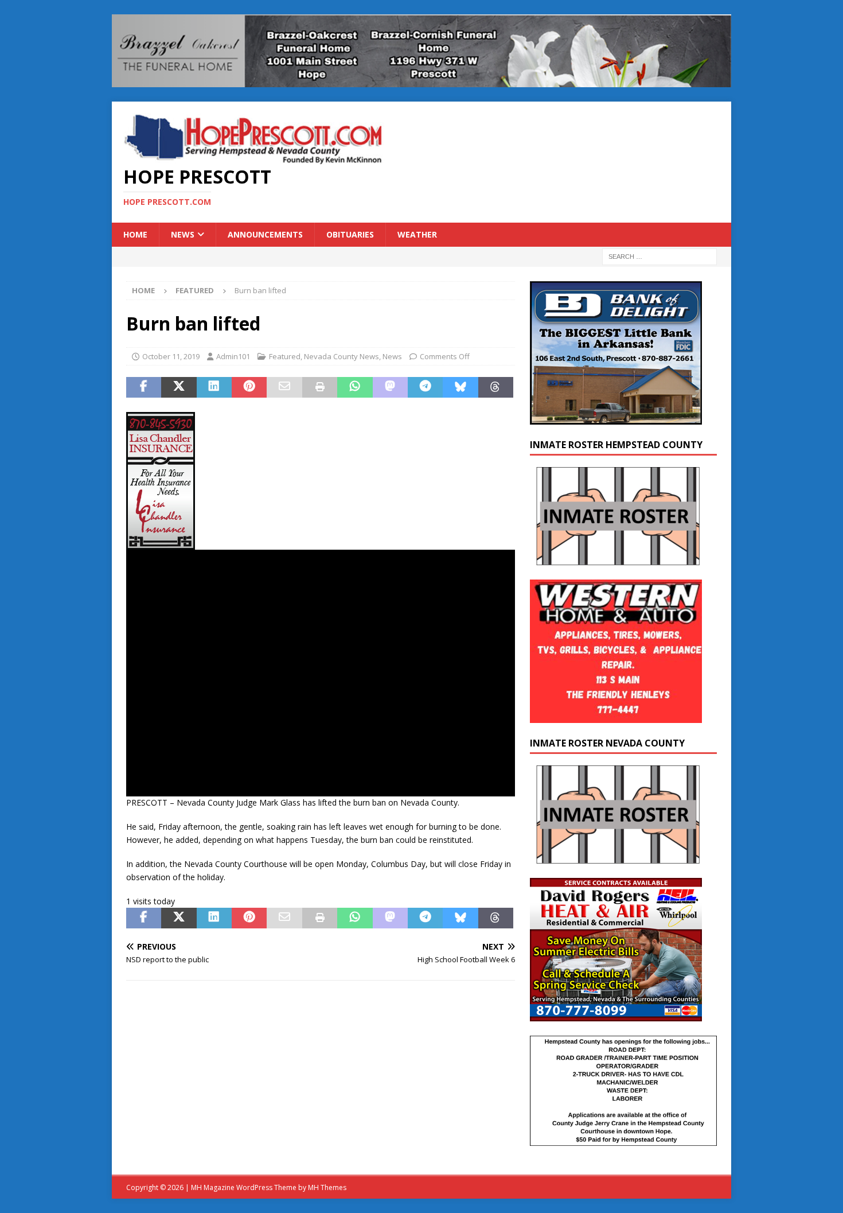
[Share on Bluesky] (460, 387)
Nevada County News (341, 356)
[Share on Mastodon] (390, 387)
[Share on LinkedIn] (214, 387)
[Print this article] (319, 387)
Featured (284, 356)
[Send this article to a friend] (284, 387)
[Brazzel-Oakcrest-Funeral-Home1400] (421, 80)
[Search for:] (659, 256)
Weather (417, 234)
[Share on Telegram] (425, 387)
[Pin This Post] (249, 387)
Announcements (265, 234)
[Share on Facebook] (143, 387)
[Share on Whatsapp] (354, 387)
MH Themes (327, 1187)
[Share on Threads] (495, 387)
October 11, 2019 (171, 356)
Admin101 (233, 356)
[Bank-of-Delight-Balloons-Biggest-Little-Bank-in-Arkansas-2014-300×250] (616, 418)
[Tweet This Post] (178, 387)
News (182, 234)
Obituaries (350, 234)
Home (135, 234)
